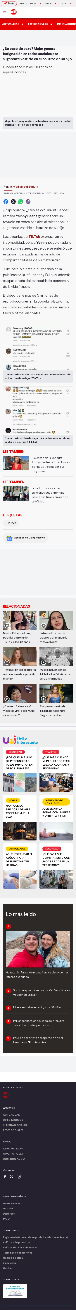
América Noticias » (14, 193)
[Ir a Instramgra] (20, 1177)
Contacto (9, 1268)
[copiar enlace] (28, 202)
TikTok (34, 237)
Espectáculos (13, 1120)
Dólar (63, 4)
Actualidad (11, 1115)
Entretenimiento (13, 1203)
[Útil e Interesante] (38, 739)
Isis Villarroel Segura (24, 186)
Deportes (9, 1214)
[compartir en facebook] (6, 202)
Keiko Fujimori (28, 4)
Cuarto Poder (13, 1154)
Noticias (8, 1209)
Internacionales (15, 1125)
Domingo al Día (14, 1159)
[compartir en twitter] (13, 202)
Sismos (47, 4)
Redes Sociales (13, 1130)
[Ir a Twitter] (12, 1177)
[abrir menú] (6, 13)
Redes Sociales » (35, 193)
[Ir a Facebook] (5, 1177)
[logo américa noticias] (14, 12)
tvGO (6, 1219)
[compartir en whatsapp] (21, 202)
